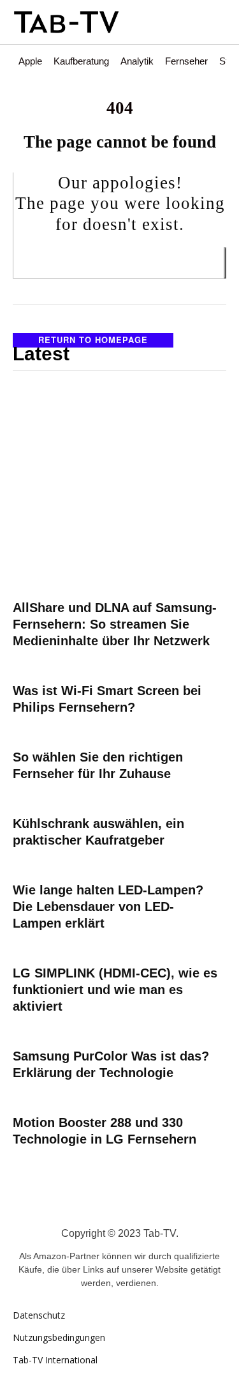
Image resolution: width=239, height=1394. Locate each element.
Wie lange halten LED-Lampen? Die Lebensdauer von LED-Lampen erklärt (108, 906)
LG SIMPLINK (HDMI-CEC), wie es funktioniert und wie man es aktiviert (115, 989)
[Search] (225, 263)
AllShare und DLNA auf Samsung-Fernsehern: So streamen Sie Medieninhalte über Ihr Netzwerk (115, 624)
